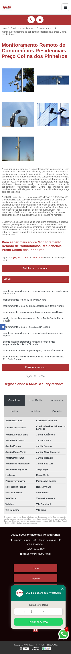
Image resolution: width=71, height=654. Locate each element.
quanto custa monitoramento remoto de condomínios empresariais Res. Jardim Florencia (29, 343)
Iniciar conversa (38, 621)
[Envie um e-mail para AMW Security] (40, 19)
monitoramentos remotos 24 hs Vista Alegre (24, 300)
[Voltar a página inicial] (7, 7)
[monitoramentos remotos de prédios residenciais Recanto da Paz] (18, 80)
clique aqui (37, 257)
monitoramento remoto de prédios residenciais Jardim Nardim (33, 306)
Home (35, 568)
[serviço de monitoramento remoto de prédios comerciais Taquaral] (18, 114)
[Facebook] (35, 629)
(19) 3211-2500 (21, 257)
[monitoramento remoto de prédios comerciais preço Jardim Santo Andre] (18, 149)
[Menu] (65, 7)
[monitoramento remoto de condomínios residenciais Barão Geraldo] (52, 114)
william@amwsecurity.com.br (36, 554)
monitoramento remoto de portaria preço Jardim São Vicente (33, 350)
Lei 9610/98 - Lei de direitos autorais (20, 523)
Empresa (35, 578)
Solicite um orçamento (35, 268)
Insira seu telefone (38, 605)
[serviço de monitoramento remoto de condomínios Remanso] (52, 80)
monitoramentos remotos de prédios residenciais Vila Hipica (33, 312)
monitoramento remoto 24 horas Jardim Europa (26, 327)
